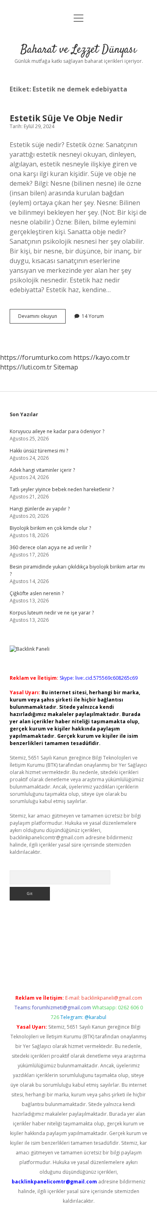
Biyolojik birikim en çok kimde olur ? (50, 528)
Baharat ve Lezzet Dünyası (78, 50)
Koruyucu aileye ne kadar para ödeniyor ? (57, 431)
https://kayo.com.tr (101, 357)
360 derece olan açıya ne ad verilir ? (50, 547)
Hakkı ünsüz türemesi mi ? (39, 450)
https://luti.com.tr (26, 367)
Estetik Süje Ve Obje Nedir (66, 118)
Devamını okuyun (42, 318)
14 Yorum (93, 316)
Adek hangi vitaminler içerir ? (42, 470)
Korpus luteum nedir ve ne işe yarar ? (52, 612)
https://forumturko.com (36, 357)
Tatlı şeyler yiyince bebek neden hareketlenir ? (62, 489)
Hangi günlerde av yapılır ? (40, 508)
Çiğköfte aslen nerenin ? (37, 593)
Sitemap (66, 367)
